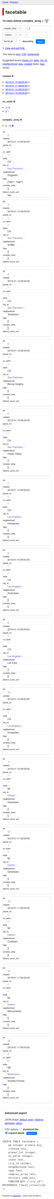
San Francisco (15, 168)
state (36, 60)
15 (9, 1040)
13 (9, 901)
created (28, 64)
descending (27, 41)
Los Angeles (14, 516)
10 (9, 692)
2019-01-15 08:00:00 (16, 82)
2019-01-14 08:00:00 (16, 89)
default (23, 1119)
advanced (33, 54)
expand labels (16, 1133)
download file (30, 1129)
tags (20, 64)
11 (9, 762)
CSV (24, 54)
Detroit (11, 795)
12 (9, 831)
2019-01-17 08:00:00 (16, 85)
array (30, 1119)
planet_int (27, 60)
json (18, 54)
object (19, 1123)
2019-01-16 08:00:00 (16, 93)
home (5, 2)
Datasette (17, 1195)
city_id (43, 60)
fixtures (14, 2)
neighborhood (9, 64)
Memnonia (13, 1074)
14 (9, 971)
